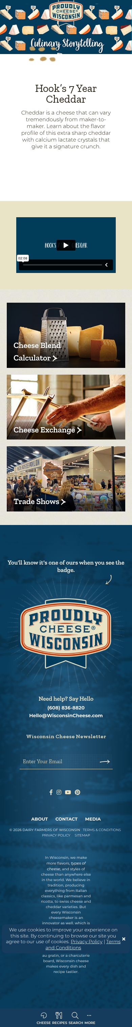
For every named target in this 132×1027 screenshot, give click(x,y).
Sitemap (82, 835)
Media (93, 819)
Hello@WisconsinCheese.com (66, 716)
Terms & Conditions (102, 830)
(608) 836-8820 (66, 708)
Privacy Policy (87, 941)
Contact (67, 819)
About (39, 819)
